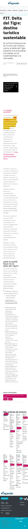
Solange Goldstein (7, 111)
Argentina (21, 10)
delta (15, 117)
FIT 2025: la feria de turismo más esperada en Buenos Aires (6, 472)
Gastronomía (9, 510)
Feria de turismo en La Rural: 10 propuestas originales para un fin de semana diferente (19, 442)
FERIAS (5, 461)
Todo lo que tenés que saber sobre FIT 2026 (12, 441)
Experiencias (9, 505)
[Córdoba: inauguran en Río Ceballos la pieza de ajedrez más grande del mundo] (18, 460)
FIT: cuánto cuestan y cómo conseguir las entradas (6, 423)
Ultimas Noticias (8, 513)
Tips (25, 10)
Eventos (6, 413)
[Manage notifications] (25, 526)
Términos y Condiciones (6, 527)
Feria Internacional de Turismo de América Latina (14, 396)
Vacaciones (14, 10)
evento (12, 464)
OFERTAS (25, 417)
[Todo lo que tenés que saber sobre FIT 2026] (12, 423)
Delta (10, 399)
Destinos (9, 10)
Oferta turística (3, 503)
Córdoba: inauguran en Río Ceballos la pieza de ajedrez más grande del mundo (19, 477)
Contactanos (19, 519)
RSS (21, 521)
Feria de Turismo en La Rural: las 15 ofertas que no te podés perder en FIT (25, 430)
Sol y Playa (7, 503)
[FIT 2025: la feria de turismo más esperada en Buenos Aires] (5, 459)
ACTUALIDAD (20, 464)
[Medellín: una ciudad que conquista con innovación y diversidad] (25, 461)
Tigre (7, 120)
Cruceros (8, 508)
